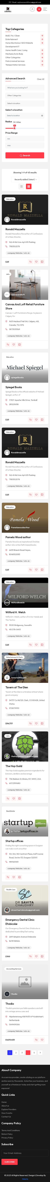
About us (5, 1105)
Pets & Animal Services (15, 61)
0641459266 (14, 1024)
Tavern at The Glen (16, 687)
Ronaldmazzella (18, 219)
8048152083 (14, 554)
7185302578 (14, 246)
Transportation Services (15, 65)
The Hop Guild (13, 766)
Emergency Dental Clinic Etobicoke (19, 922)
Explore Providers (8, 1109)
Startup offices (14, 841)
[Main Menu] (45, 9)
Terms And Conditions (10, 1130)
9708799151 (14, 708)
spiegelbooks (17, 377)
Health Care (10, 890)
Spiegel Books (13, 387)
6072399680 (14, 783)
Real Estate (10, 811)
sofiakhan (15, 831)
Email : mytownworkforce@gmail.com (26, 2)
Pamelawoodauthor (20, 527)
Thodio (9, 1003)
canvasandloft (18, 294)
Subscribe (9, 1162)
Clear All (40, 79)
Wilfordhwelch (18, 602)
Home (4, 1102)
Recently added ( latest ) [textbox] (25, 179)
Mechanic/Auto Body (14, 54)
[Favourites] (36, 261)
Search (26, 155)
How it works (6, 1113)
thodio (14, 994)
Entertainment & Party (14, 657)
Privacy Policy (7, 1137)
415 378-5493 (15, 629)
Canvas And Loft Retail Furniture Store (24, 306)
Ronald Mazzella (15, 229)
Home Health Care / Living (16, 50)
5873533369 (14, 329)
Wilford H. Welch (15, 612)
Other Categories (12, 57)
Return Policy (6, 1134)
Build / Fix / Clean (12, 35)
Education (10, 199)
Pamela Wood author (18, 537)
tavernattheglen (18, 677)
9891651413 (13, 862)
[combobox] (25, 179)
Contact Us (6, 1116)
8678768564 (14, 941)
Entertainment (11, 39)
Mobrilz (25, 1179)
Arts (7, 274)
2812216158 (14, 404)
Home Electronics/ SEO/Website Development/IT (19, 45)
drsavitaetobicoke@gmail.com (25, 910)
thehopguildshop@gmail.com (24, 756)
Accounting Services (13, 969)
